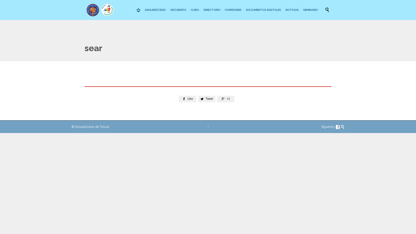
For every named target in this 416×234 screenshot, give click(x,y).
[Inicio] (138, 10)
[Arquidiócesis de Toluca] (100, 10)
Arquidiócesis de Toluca (92, 126)
